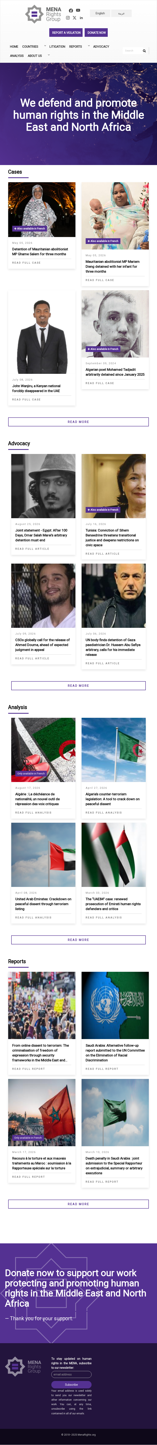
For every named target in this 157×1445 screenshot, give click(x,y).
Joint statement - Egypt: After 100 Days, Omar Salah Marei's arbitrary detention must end (41, 535)
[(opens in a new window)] (71, 11)
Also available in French (31, 228)
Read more (78, 422)
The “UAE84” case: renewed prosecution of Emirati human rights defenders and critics (113, 904)
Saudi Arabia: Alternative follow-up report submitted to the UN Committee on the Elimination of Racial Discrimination (115, 1052)
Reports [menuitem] (74, 48)
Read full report (28, 1068)
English (100, 13)
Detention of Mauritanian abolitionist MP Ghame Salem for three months (40, 251)
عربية (121, 13)
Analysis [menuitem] (17, 56)
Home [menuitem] (14, 46)
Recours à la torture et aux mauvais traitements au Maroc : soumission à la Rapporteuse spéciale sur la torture (41, 1163)
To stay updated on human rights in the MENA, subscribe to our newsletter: (71, 1363)
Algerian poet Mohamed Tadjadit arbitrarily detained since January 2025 (115, 371)
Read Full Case (26, 262)
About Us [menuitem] (34, 57)
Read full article (32, 548)
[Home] (45, 14)
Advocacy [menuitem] (101, 46)
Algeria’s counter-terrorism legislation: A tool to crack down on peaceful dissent (113, 799)
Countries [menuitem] (29, 48)
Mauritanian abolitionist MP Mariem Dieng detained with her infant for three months (113, 266)
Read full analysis (33, 812)
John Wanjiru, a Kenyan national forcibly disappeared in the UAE (36, 388)
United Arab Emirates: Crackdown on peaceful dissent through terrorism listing (43, 904)
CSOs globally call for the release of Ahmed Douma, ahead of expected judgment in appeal (42, 645)
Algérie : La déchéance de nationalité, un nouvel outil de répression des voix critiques (37, 799)
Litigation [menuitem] (57, 46)
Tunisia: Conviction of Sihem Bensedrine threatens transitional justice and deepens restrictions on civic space (112, 537)
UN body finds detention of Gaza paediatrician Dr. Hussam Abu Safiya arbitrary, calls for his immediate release (113, 647)
